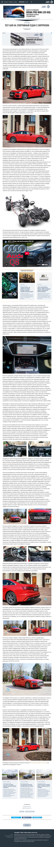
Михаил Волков (24, 286)
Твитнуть (17, 817)
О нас (11, 834)
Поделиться (27, 817)
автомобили (29, 811)
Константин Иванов (42, 286)
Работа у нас (10, 837)
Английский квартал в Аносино (38, 762)
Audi (22, 811)
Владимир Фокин (27, 28)
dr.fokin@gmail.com (27, 808)
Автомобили (27, 22)
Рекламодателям (9, 835)
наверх (27, 825)
